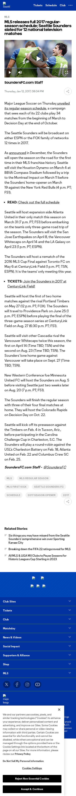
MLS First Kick (17, 486)
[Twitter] (6, 684)
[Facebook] (17, 684)
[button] (70, 5)
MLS (9, 478)
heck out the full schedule (40, 202)
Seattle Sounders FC (49, 486)
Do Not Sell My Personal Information (23, 761)
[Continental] (38, 586)
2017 (66, 495)
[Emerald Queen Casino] (32, 586)
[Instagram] (27, 684)
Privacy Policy (22, 753)
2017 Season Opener (42, 495)
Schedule (13, 495)
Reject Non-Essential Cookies (32, 778)
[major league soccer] (6, 701)
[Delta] (42, 578)
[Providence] (33, 578)
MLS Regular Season (34, 478)
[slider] (38, 68)
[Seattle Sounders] (6, 5)
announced (17, 153)
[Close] (59, 710)
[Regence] (43, 586)
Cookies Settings (32, 768)
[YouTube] (37, 684)
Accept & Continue (32, 789)
